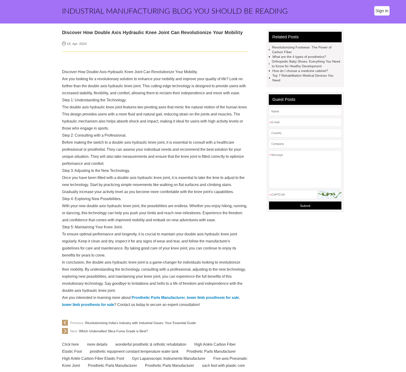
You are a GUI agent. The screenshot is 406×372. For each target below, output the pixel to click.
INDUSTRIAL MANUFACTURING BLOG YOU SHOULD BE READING (175, 11)
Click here (70, 344)
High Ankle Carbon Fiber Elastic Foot (93, 358)
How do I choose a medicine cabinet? (300, 71)
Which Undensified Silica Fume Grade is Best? (109, 331)
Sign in (381, 10)
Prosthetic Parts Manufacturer (211, 351)
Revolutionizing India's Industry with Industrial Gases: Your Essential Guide (133, 323)
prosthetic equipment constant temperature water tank (134, 351)
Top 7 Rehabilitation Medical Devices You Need (302, 78)
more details (97, 344)
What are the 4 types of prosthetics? (299, 57)
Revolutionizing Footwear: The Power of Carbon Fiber (302, 49)
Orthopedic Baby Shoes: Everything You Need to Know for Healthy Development (306, 63)
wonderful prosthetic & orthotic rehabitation (150, 344)
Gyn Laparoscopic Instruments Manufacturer (168, 358)
